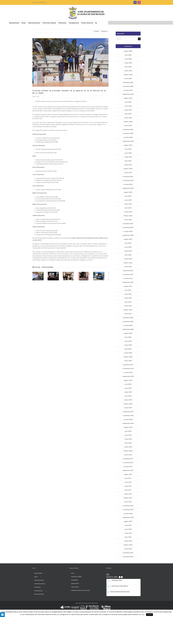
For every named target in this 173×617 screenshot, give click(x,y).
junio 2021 (128, 294)
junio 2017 (128, 482)
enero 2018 (128, 455)
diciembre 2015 (128, 553)
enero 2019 (128, 408)
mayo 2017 (128, 486)
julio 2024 (128, 149)
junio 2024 (128, 153)
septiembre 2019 (128, 376)
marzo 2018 (128, 447)
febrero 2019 (128, 404)
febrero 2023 (128, 216)
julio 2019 (128, 384)
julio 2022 (128, 243)
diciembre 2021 (128, 270)
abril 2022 (128, 255)
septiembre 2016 (128, 517)
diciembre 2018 (128, 412)
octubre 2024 (128, 137)
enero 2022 (128, 266)
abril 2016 (128, 537)
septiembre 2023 (128, 188)
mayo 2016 (128, 533)
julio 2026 (128, 55)
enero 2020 (128, 361)
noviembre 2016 (128, 509)
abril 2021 (128, 302)
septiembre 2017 (128, 470)
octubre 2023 (128, 184)
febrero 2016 (128, 545)
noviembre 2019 (128, 368)
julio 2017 (128, 478)
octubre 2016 (128, 513)
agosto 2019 (128, 380)
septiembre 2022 (128, 235)
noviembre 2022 (128, 227)
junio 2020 (128, 341)
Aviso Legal (78, 603)
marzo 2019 (128, 400)
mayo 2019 (128, 392)
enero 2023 (128, 219)
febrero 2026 (128, 74)
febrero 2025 (128, 122)
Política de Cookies (93, 603)
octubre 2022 (128, 231)
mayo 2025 (128, 110)
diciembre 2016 (128, 506)
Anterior (96, 31)
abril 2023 (128, 208)
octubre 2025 (128, 90)
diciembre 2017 (128, 459)
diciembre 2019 (128, 364)
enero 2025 (128, 125)
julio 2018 (128, 431)
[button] (96, 23)
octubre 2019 (128, 372)
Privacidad (84, 603)
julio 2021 (128, 290)
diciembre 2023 (128, 176)
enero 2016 (128, 549)
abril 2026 (128, 67)
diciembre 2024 (128, 129)
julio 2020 (128, 337)
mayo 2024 (128, 157)
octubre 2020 (128, 325)
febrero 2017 (128, 498)
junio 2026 (128, 59)
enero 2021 (128, 313)
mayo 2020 (128, 345)
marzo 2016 (128, 541)
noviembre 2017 (128, 462)
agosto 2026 (128, 51)
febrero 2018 (128, 451)
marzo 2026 (128, 71)
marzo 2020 (128, 353)
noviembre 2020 (128, 321)
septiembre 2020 (128, 329)
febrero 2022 (128, 263)
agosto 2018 (128, 427)
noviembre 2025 (128, 86)
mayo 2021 (128, 298)
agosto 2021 (128, 286)
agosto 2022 (128, 239)
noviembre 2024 (128, 133)
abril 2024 (128, 161)
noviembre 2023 (128, 180)
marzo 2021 (128, 306)
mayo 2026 (128, 63)
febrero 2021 (128, 310)
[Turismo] (65, 605)
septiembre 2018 (128, 423)
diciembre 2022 (128, 223)
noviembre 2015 (128, 556)
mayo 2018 (128, 439)
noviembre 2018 (128, 415)
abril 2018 (128, 443)
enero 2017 (128, 502)
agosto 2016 (128, 521)
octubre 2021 (128, 278)
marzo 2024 (128, 165)
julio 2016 (128, 525)
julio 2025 (128, 102)
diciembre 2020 (128, 317)
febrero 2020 (128, 357)
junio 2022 (128, 247)
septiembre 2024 (128, 141)
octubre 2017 (128, 466)
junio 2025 (128, 106)
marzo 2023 (128, 212)
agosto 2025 (128, 98)
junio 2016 (128, 529)
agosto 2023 (128, 192)
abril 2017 (128, 490)
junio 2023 (128, 200)
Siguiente (104, 31)
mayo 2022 (128, 251)
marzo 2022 (128, 259)
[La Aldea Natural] (106, 605)
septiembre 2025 (128, 94)
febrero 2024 (128, 169)
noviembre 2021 (128, 274)
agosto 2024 (128, 145)
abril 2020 (128, 349)
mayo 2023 (128, 204)
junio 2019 (128, 388)
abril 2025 (128, 114)
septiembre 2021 (128, 282)
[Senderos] (92, 605)
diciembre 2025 (128, 82)
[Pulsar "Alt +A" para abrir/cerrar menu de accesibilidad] (2, 614)
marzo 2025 (128, 118)
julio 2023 (128, 196)
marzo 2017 (128, 494)
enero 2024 (128, 172)
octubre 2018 (128, 419)
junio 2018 (128, 435)
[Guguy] (78, 605)
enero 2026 (128, 78)
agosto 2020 (128, 333)
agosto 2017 (128, 474)
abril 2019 (128, 396)
